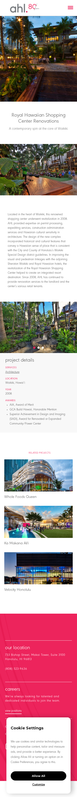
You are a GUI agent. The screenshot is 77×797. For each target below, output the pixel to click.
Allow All (38, 776)
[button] (70, 8)
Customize (38, 784)
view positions (13, 710)
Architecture (12, 372)
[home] (24, 8)
